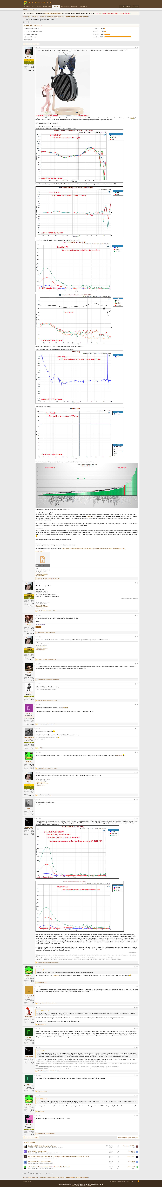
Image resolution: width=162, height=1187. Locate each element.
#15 (137, 1007)
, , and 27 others (47, 724)
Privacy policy (129, 1181)
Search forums (33, 9)
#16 (137, 1028)
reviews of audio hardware (53, 13)
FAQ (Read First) (28, 6)
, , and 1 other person (48, 679)
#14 (137, 987)
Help (135, 1181)
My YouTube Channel (40, 575)
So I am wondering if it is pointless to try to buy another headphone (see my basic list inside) (58, 1156)
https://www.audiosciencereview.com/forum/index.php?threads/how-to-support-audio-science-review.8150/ (93, 548)
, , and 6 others (47, 659)
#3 (137, 615)
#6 (137, 684)
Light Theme (27, 1181)
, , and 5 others (48, 962)
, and (45, 795)
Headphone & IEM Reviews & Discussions (47, 1147)
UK (33, 834)
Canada (32, 768)
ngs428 (133, 1147)
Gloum (29, 1153)
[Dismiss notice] (137, 13)
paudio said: (40, 1051)
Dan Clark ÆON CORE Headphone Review (42, 1146)
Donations (74, 6)
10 (60, 1147)
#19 (137, 1095)
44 (32, 44)
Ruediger (133, 1152)
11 (62, 1147)
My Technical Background (42, 574)
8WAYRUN (89, 1185)
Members (82, 6)
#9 (137, 752)
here (100, 13)
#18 (137, 1075)
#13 (137, 966)
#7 (137, 704)
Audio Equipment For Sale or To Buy (47, 1168)
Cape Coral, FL (30, 633)
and (42, 982)
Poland (32, 748)
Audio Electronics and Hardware (46, 1163)
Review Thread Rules (40, 573)
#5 (137, 663)
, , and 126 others (49, 578)
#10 (137, 772)
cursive (29, 1168)
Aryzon (133, 1158)
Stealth (132, 118)
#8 (137, 728)
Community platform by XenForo (72, 1184)
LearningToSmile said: (42, 1011)
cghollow (30, 1158)
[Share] (135, 47)
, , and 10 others (46, 632)
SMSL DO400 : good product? (37, 1151)
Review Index (47, 6)
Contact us (113, 1181)
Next (36, 44)
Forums (56, 6)
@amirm (65, 707)
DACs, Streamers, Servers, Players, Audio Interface (50, 1153)
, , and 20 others (47, 700)
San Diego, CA (30, 724)
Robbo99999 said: (41, 1099)
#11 (137, 799)
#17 (137, 1047)
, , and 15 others (48, 611)
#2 (137, 583)
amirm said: (39, 970)
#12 (137, 818)
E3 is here (119, 755)
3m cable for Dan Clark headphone (39, 1161)
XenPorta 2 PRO (74, 1185)
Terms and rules (121, 1181)
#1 (137, 47)
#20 (137, 1115)
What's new (64, 6)
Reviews (38, 6)
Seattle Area (31, 70)
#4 (137, 637)
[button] (69, 6)
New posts (25, 9)
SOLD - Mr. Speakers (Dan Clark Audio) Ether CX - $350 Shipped (48, 1167)
